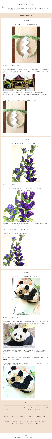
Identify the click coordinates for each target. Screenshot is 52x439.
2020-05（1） (7, 416)
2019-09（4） (22, 418)
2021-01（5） (22, 414)
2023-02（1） (30, 407)
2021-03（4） (7, 414)
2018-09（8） (15, 421)
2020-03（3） (23, 416)
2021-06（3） (30, 411)
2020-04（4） (15, 416)
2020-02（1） (30, 416)
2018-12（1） (7, 421)
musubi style (26, 4)
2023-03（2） (22, 407)
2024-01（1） (38, 404)
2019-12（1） (45, 416)
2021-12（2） (7, 411)
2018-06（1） (37, 421)
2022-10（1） (7, 409)
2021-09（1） (15, 411)
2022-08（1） (14, 409)
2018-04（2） (15, 423)
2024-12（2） (7, 404)
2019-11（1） (7, 418)
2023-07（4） (14, 407)
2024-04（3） (22, 404)
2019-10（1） (14, 418)
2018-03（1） (22, 423)
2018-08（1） (22, 421)
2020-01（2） (38, 416)
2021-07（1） (22, 411)
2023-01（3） (38, 407)
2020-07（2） (45, 414)
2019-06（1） (37, 418)
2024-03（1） (30, 404)
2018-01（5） (37, 423)
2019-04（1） (44, 418)
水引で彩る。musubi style (23, 437)
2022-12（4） (45, 407)
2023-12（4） (45, 404)
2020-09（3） (38, 414)
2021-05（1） (37, 411)
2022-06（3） (30, 409)
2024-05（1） (15, 404)
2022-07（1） (22, 409)
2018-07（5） (30, 421)
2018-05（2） (45, 421)
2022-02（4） (38, 409)
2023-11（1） (7, 407)
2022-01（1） (45, 409)
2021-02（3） (14, 414)
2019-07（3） (30, 418)
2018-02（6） (30, 423)
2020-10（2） (30, 414)
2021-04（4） (45, 411)
